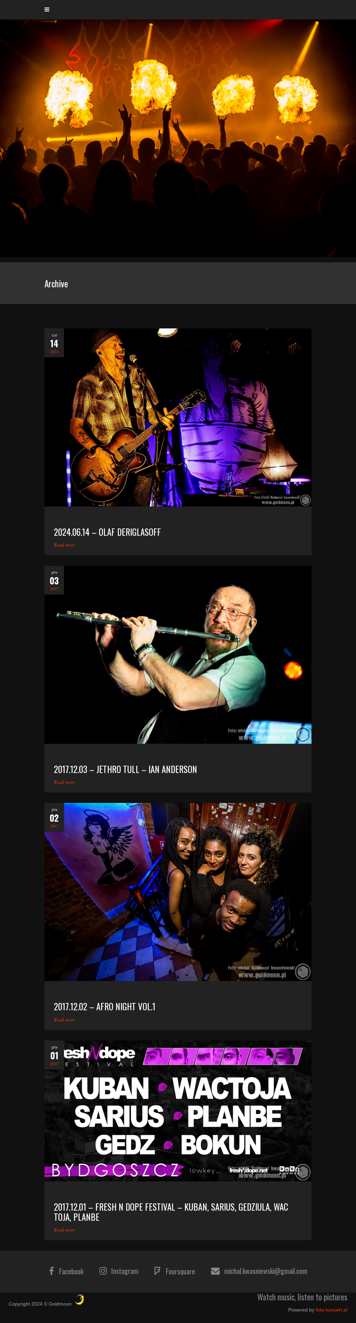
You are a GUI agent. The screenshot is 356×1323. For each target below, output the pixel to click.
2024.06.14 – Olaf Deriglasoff (107, 531)
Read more (64, 544)
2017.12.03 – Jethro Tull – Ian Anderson (125, 769)
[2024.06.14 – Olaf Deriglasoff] (178, 417)
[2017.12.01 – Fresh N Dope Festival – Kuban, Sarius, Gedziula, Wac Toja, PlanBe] (178, 1111)
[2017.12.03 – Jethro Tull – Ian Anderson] (178, 655)
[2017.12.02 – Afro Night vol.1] (178, 892)
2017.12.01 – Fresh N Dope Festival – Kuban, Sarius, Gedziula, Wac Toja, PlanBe (171, 1211)
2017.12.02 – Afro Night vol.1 (104, 1006)
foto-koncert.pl (331, 1310)
